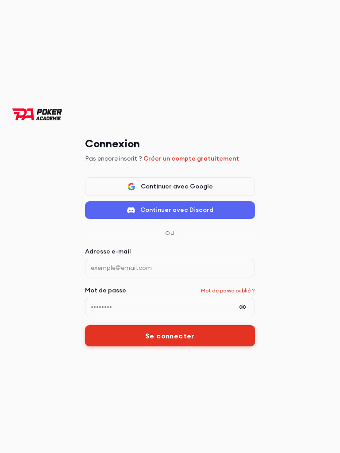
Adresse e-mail (108, 251)
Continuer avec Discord (176, 210)
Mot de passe (105, 290)
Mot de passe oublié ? (228, 290)
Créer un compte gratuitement (191, 158)
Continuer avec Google (177, 186)
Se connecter (170, 335)
